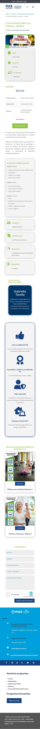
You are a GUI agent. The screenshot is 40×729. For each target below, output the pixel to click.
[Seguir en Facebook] (6, 662)
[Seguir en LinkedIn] (33, 662)
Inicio (6, 14)
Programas (13, 14)
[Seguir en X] (21, 662)
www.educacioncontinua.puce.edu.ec (24, 655)
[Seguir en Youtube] (27, 662)
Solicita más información (24, 601)
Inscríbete (20, 484)
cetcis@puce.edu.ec (18, 648)
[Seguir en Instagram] (12, 662)
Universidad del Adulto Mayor (25, 14)
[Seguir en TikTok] (17, 662)
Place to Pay (14, 700)
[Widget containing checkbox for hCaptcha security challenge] (19, 594)
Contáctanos (20, 126)
